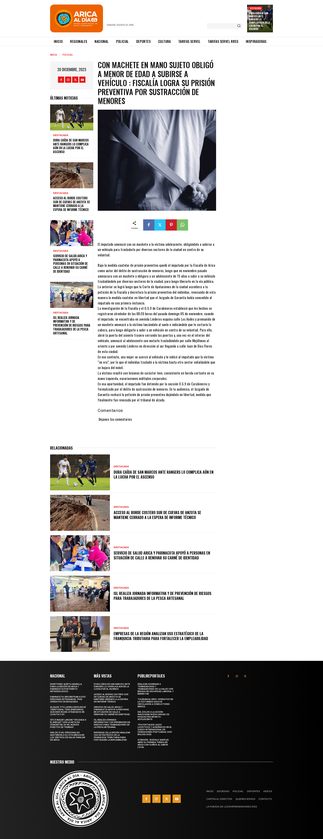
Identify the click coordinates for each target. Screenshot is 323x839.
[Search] (238, 26)
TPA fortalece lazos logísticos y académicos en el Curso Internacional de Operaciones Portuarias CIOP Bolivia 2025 (155, 730)
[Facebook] (61, 80)
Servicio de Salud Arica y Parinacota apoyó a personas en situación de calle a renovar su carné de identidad (70, 264)
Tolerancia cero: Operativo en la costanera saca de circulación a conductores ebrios (155, 703)
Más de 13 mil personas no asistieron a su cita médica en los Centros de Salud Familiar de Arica (67, 736)
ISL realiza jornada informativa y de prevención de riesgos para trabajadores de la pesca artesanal (71, 325)
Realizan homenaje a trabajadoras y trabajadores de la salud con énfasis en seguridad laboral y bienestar (156, 689)
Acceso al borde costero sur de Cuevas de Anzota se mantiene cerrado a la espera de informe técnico (71, 204)
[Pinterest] (171, 225)
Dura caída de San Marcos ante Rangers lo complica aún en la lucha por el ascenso (259, 21)
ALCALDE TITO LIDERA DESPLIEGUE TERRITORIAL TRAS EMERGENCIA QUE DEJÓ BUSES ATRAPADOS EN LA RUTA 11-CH (68, 711)
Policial (68, 55)
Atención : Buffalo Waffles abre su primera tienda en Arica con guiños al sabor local (153, 743)
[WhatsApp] (182, 225)
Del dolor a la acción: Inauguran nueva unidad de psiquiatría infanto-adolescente (153, 716)
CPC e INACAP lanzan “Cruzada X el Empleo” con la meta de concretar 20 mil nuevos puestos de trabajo (68, 723)
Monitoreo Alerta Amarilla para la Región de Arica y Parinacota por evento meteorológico (66, 688)
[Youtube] (82, 80)
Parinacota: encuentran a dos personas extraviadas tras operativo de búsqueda (68, 699)
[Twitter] (75, 80)
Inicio (53, 55)
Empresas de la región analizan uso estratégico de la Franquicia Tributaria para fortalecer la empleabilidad (161, 636)
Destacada (255, 8)
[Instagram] (68, 80)
